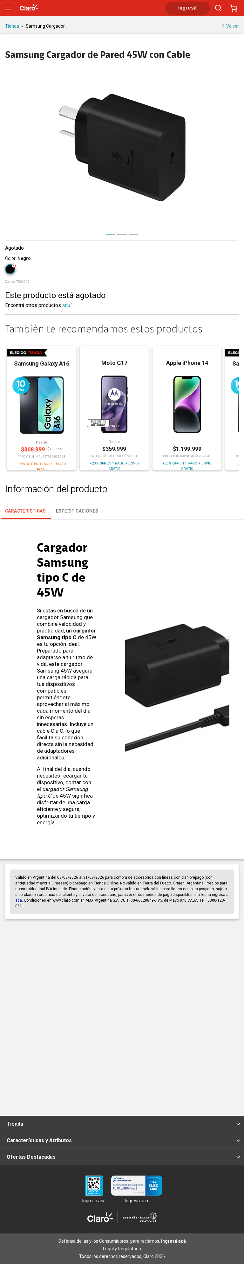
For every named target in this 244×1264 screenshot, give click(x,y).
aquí (66, 305)
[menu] (8, 8)
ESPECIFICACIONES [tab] (77, 510)
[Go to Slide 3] (133, 234)
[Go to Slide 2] (122, 234)
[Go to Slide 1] (110, 234)
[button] (122, 147)
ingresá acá (173, 1241)
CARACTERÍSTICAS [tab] (25, 510)
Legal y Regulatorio (122, 1248)
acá (18, 900)
